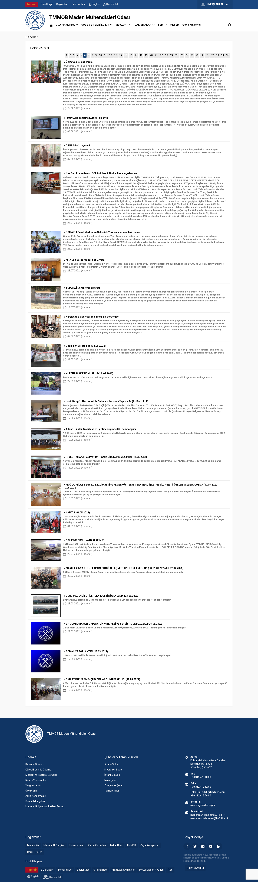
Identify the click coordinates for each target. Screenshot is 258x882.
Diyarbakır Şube (113, 769)
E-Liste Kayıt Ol (195, 868)
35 (227, 55)
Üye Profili (31, 790)
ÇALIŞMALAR (143, 24)
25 (176, 55)
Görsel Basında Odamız (38, 769)
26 (181, 55)
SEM (161, 24)
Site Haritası (78, 4)
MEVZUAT (122, 24)
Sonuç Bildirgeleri (35, 801)
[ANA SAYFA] (51, 25)
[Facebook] (187, 846)
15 (125, 55)
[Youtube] (210, 846)
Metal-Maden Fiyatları (151, 869)
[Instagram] (203, 846)
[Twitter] (195, 846)
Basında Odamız (34, 764)
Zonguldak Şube (113, 785)
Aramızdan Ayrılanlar (123, 869)
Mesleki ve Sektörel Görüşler (41, 774)
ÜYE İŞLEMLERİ (215, 4)
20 (151, 55)
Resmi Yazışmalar (35, 780)
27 (187, 55)
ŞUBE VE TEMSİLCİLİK (95, 24)
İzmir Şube (110, 780)
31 (207, 55)
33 (217, 55)
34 (222, 55)
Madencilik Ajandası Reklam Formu (44, 806)
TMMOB (131, 845)
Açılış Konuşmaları (35, 796)
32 (212, 55)
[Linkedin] (218, 846)
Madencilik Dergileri (54, 845)
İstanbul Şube (112, 774)
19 (146, 55)
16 (131, 55)
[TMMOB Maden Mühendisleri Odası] (35, 20)
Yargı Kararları (33, 785)
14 (120, 55)
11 (105, 55)
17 (136, 55)
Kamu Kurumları (97, 845)
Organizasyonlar (149, 845)
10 (100, 55)
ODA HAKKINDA (65, 24)
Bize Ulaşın (47, 4)
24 (171, 55)
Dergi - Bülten (34, 852)
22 (161, 55)
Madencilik (33, 845)
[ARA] (230, 25)
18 (141, 55)
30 (202, 55)
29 (197, 55)
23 (166, 55)
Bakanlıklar (116, 845)
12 (110, 55)
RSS (170, 869)
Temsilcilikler (111, 790)
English (95, 4)
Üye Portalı (112, 4)
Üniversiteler (77, 845)
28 (192, 55)
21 (156, 55)
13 (115, 55)
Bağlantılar (62, 4)
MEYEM (174, 24)
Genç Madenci (191, 24)
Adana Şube (111, 764)
